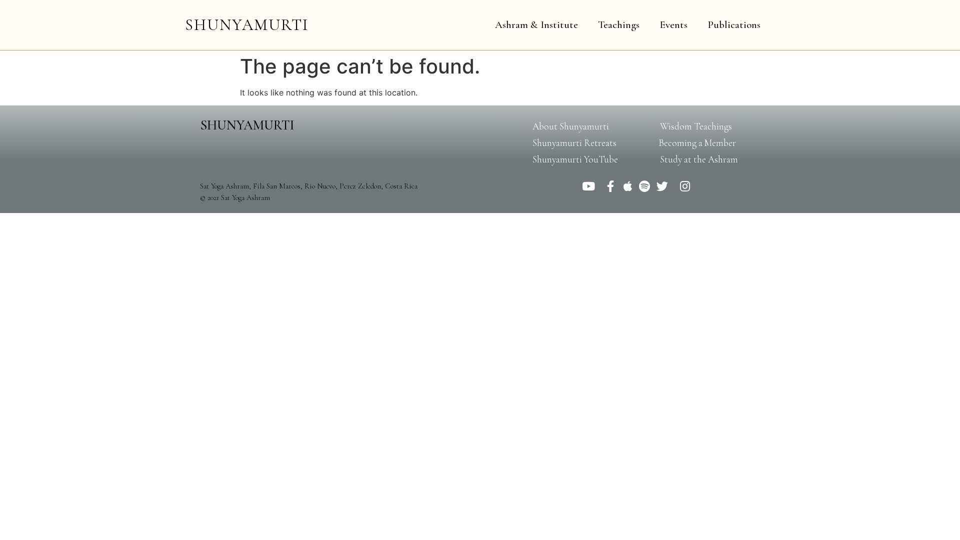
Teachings (619, 24)
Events (674, 24)
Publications (734, 24)
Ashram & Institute (536, 24)
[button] (570, 126)
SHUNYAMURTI (246, 24)
